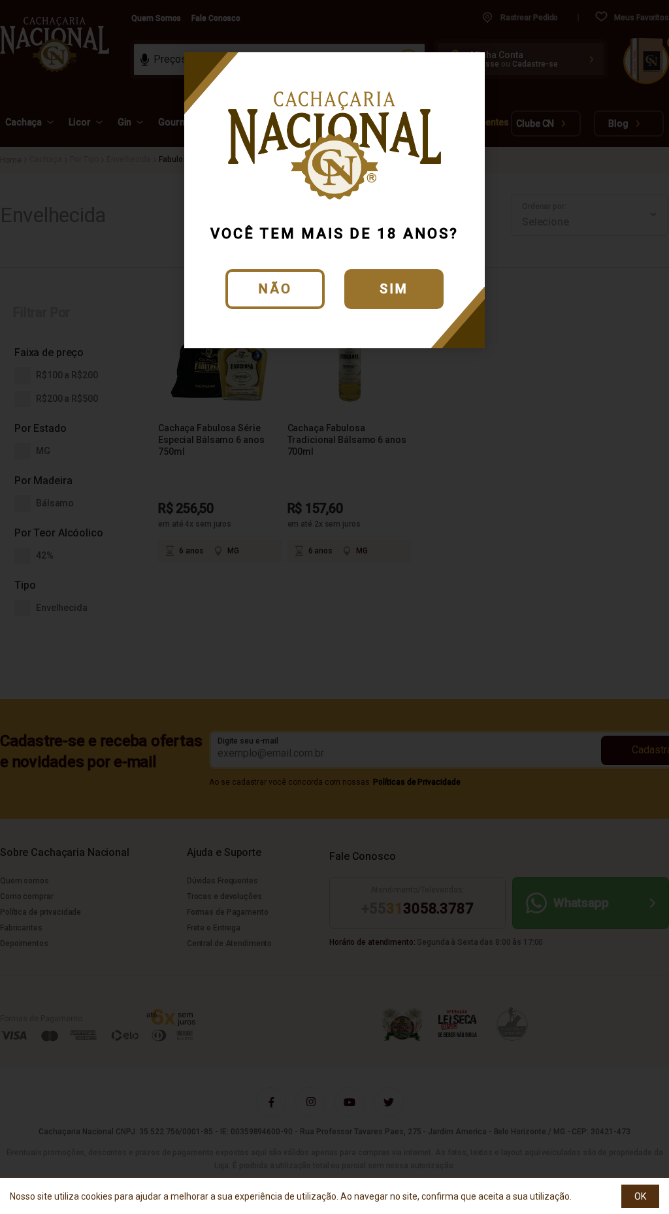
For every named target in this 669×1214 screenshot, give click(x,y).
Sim (394, 289)
